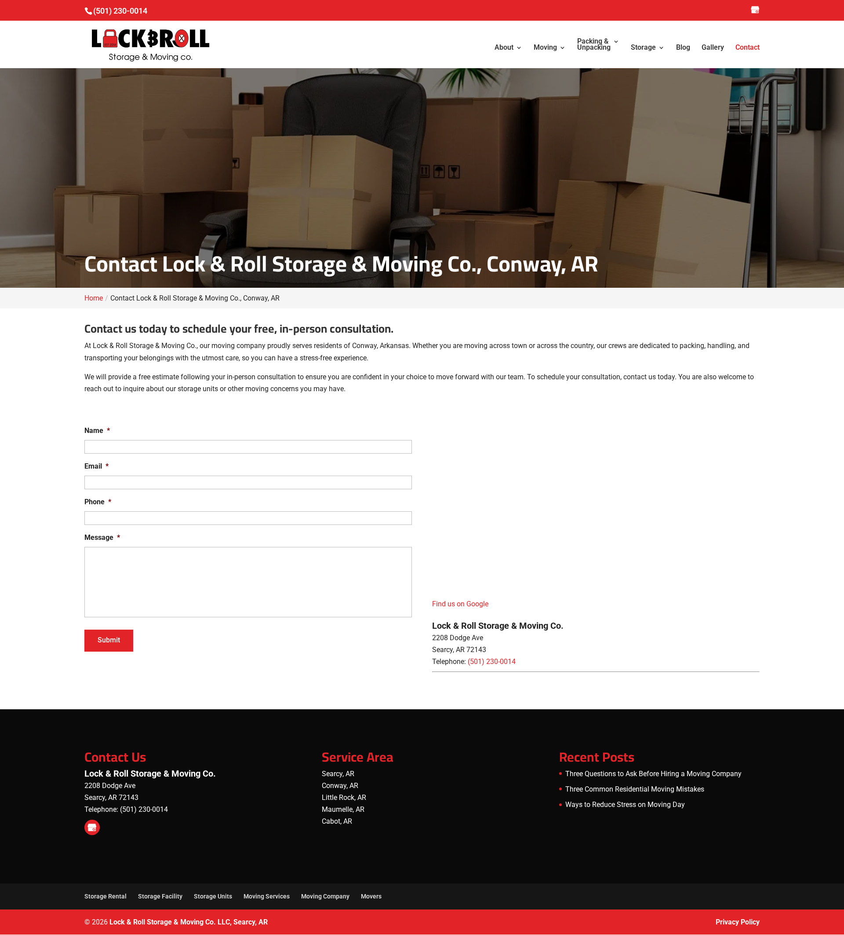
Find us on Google (460, 604)
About (504, 47)
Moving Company (325, 896)
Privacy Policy (738, 922)
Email (96, 466)
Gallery (713, 47)
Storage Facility (160, 896)
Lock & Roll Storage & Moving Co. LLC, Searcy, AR (188, 922)
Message (102, 537)
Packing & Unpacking (594, 44)
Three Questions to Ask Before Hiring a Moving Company (653, 774)
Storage (643, 47)
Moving (545, 47)
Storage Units (213, 896)
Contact (747, 47)
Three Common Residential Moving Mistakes (634, 789)
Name (97, 430)
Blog (683, 47)
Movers (371, 896)
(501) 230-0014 (120, 10)
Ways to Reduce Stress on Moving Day (625, 804)
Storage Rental (105, 896)
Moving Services (267, 896)
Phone (97, 502)
